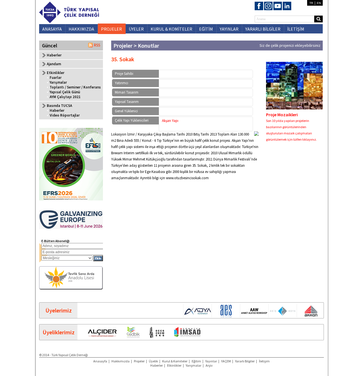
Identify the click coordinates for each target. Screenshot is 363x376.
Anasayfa (100, 361)
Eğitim (196, 361)
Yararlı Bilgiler (245, 361)
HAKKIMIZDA (81, 29)
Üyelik (153, 361)
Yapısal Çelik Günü (65, 92)
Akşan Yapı (170, 120)
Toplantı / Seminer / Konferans (75, 87)
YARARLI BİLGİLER (262, 29)
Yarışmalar (58, 82)
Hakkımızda (120, 361)
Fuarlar (56, 77)
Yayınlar (211, 361)
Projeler (139, 361)
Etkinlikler (174, 365)
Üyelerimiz (58, 310)
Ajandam (54, 64)
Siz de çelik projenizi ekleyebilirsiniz (289, 45)
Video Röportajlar (65, 115)
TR (311, 3)
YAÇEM (226, 361)
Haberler (54, 55)
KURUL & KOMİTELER (171, 29)
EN (319, 3)
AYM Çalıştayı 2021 (65, 96)
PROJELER (111, 29)
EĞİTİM (206, 29)
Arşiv (209, 365)
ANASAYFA (52, 29)
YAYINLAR (229, 29)
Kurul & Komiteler (174, 361)
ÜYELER (136, 29)
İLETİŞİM (295, 29)
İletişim (264, 361)
